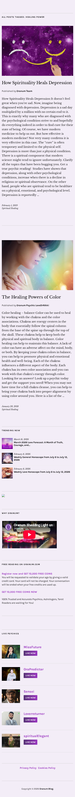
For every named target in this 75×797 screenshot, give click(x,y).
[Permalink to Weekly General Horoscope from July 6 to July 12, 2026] (7, 458)
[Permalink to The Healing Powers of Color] (37, 289)
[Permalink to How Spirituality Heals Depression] (37, 75)
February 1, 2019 (10, 205)
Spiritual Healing (10, 208)
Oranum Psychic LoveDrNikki (33, 305)
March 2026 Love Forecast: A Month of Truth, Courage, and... (38, 443)
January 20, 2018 (10, 406)
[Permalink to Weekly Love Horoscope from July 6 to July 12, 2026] (7, 473)
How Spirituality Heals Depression (37, 82)
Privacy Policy (28, 767)
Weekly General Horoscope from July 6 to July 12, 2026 (41, 458)
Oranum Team (24, 91)
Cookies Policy (46, 767)
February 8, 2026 (22, 454)
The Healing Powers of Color (31, 297)
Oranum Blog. (47, 789)
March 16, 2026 (21, 439)
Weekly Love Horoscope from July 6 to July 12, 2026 (42, 471)
